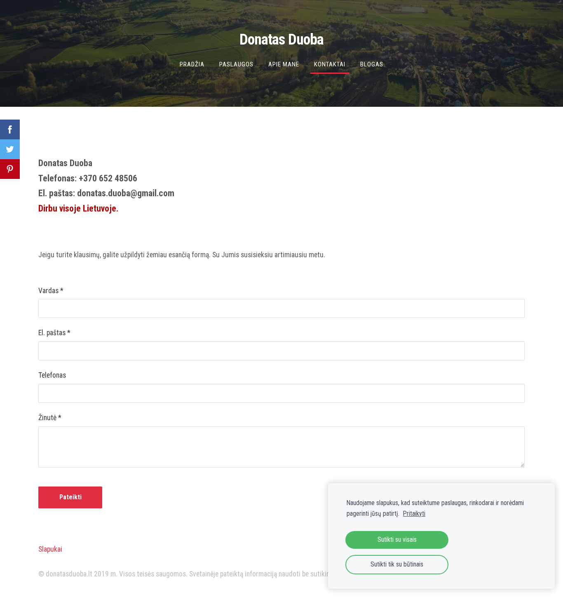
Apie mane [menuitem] (283, 64)
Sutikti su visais (397, 539)
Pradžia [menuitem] (192, 64)
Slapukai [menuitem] (50, 549)
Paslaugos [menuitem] (236, 64)
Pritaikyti (414, 513)
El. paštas (54, 333)
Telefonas (52, 375)
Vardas (50, 291)
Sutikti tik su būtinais (397, 564)
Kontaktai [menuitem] (329, 64)
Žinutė (49, 418)
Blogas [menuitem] (371, 64)
